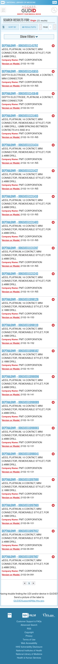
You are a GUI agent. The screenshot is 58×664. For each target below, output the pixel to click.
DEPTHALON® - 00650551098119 (20, 325)
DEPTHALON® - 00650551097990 (20, 479)
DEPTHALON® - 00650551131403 (20, 222)
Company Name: (10, 59)
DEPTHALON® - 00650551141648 (20, 93)
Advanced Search (29, 624)
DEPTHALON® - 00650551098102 (20, 351)
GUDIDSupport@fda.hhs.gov (29, 600)
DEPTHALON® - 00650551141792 (20, 45)
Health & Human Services (29, 657)
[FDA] (54, 2)
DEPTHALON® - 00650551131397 (20, 248)
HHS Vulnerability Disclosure (29, 646)
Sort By (12, 27)
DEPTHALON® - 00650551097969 (20, 505)
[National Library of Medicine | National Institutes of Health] (29, 616)
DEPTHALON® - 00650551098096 (20, 376)
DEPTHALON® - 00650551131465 (20, 115)
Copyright (29, 632)
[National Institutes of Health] (4, 2)
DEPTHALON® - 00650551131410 (20, 196)
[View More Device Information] (53, 45)
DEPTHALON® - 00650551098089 (20, 402)
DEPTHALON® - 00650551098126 (20, 299)
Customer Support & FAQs (29, 621)
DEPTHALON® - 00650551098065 (20, 428)
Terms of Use (29, 639)
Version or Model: (11, 63)
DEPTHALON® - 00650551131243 (20, 273)
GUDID (29, 10)
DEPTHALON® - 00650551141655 (20, 71)
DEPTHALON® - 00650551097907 (20, 556)
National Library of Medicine (21, 2)
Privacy (29, 635)
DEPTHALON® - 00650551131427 (20, 170)
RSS (29, 628)
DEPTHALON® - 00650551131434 (20, 145)
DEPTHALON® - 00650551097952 (20, 531)
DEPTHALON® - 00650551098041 (20, 454)
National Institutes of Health (29, 650)
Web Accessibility (29, 643)
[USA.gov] (48, 616)
